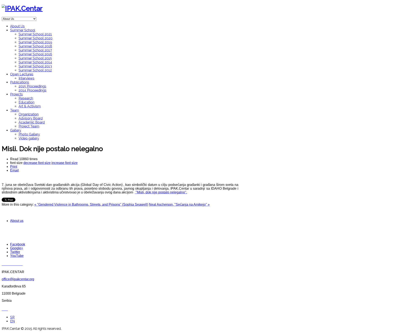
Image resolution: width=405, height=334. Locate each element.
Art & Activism (30, 106)
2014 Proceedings (32, 90)
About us (16, 221)
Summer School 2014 (35, 62)
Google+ (16, 248)
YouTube (17, 256)
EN (12, 321)
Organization (29, 114)
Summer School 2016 (35, 54)
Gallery (15, 130)
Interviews (26, 78)
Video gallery (29, 138)
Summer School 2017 (35, 50)
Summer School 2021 (35, 34)
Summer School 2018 (35, 46)
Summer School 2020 (36, 38)
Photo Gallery (29, 134)
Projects (16, 94)
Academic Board (32, 122)
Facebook (17, 244)
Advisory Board (31, 118)
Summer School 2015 (35, 58)
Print (13, 166)
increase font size (64, 163)
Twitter (15, 252)
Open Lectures (21, 74)
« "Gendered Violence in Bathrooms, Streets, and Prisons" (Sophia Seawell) (91, 204)
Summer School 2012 (35, 70)
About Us (17, 26)
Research (26, 98)
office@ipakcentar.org (18, 279)
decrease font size (37, 163)
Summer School (22, 30)
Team (14, 110)
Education (26, 102)
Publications (19, 82)
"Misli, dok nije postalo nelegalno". (161, 192)
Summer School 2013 (35, 66)
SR (12, 317)
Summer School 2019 (35, 42)
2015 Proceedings (32, 86)
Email (14, 170)
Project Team (29, 126)
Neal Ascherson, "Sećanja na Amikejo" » (179, 204)
